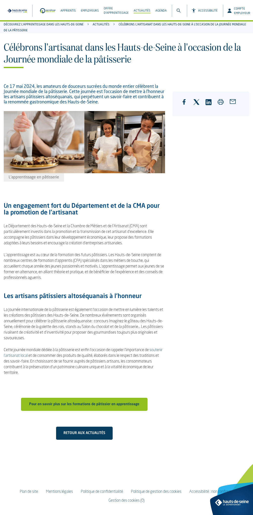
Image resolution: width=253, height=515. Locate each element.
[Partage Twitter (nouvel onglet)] (198, 104)
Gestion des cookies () (126, 501)
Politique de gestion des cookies (156, 492)
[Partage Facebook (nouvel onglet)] (186, 106)
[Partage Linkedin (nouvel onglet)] (210, 104)
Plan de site (29, 492)
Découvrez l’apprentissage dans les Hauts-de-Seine (44, 24)
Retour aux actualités (84, 433)
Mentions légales (59, 492)
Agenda (161, 10)
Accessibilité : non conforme (211, 492)
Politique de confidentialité (102, 492)
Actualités (142, 10)
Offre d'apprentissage (116, 11)
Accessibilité (208, 10)
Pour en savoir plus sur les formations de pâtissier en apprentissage (84, 404)
